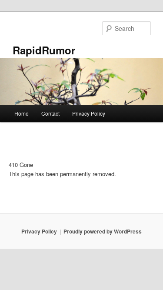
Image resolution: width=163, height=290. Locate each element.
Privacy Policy (88, 113)
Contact (50, 113)
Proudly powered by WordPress (102, 231)
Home (21, 113)
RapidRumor (44, 50)
